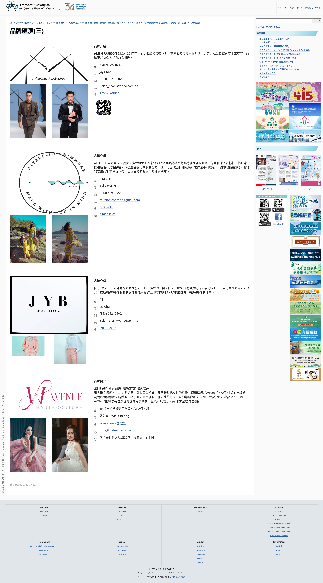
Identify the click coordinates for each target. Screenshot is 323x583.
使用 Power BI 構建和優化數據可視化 (276, 61)
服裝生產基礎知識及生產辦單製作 (274, 38)
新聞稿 (200, 562)
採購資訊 (279, 550)
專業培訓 (122, 511)
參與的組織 (201, 554)
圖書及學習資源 (122, 519)
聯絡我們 (200, 558)
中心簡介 (200, 546)
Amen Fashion (109, 93)
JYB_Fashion (108, 328)
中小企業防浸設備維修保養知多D (279, 523)
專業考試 (122, 515)
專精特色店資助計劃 (279, 515)
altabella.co (107, 214)
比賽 (292, 7)
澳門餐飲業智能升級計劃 (279, 535)
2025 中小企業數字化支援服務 (279, 531)
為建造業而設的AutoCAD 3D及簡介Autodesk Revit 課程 (284, 50)
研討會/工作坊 (122, 546)
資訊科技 (200, 511)
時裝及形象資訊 (44, 550)
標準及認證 (44, 511)
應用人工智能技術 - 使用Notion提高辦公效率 (279, 54)
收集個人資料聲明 (178, 577)
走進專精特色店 (279, 519)
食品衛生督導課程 (267, 73)
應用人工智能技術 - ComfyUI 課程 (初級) (277, 57)
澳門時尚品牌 (44, 554)
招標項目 (279, 554)
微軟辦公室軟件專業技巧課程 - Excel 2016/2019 (280, 69)
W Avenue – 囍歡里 (113, 423)
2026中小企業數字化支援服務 (279, 527)
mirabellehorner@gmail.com (120, 200)
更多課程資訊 (265, 77)
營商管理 (44, 515)
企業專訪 (122, 554)
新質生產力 (122, 550)
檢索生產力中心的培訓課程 (268, 27)
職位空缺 (279, 546)
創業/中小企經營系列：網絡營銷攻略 (275, 65)
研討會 (300, 7)
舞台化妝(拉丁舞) (267, 42)
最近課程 (261, 33)
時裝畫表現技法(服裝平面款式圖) (274, 46)
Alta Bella (106, 207)
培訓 (286, 7)
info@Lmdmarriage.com (117, 430)
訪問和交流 (201, 550)
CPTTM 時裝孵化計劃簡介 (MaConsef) (44, 546)
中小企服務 (279, 511)
